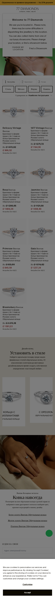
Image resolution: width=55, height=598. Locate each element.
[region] (27, 578)
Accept (27, 593)
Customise (27, 584)
